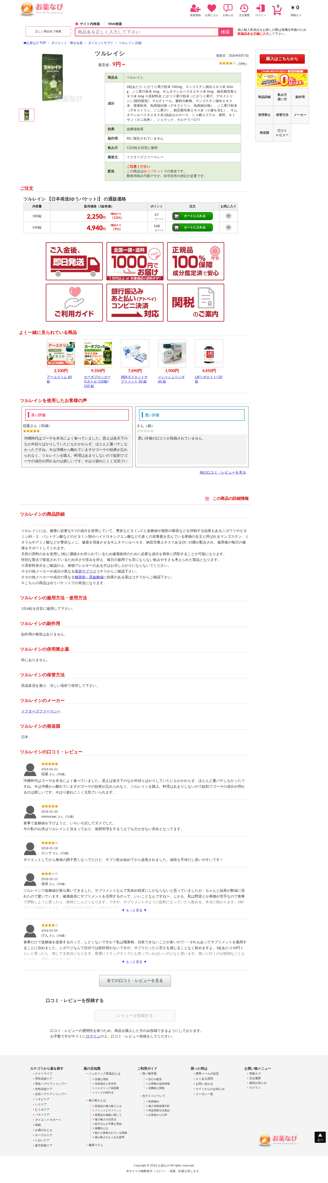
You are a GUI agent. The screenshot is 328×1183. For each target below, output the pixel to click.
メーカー (300, 115)
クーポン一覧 (204, 1094)
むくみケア (42, 1109)
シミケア (41, 1104)
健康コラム (96, 1145)
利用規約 (153, 1101)
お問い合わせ (204, 1084)
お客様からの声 (157, 1115)
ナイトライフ (43, 1073)
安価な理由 (101, 1079)
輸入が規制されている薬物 (111, 1132)
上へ (320, 1139)
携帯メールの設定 (207, 1073)
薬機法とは (101, 1128)
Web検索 (115, 24)
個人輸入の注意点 (105, 1119)
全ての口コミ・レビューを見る (135, 981)
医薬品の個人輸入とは (108, 1106)
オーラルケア (43, 1135)
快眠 (38, 1125)
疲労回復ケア (43, 1145)
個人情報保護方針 (159, 1106)
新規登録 (195, 15)
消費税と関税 (156, 1088)
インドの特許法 (104, 1092)
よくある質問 (204, 1078)
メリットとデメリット (108, 1110)
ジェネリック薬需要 (107, 1088)
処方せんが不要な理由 (108, 1124)
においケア (42, 1140)
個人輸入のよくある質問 (109, 1137)
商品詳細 (264, 97)
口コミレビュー (282, 133)
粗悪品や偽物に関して (108, 1115)
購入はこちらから (282, 59)
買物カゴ (289, 10)
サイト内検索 (90, 24)
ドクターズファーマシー (40, 711)
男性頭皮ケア (43, 1078)
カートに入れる (195, 216)
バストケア (42, 1114)
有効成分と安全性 (105, 1083)
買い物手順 (149, 1073)
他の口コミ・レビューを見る (223, 472)
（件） (242, 64)
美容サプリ (84, 571)
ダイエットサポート (48, 1119)
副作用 (300, 97)
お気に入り (211, 15)
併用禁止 (264, 115)
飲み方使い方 (282, 97)
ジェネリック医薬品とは (104, 1073)
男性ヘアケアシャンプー (51, 1084)
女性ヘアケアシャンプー (51, 1094)
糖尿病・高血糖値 (89, 577)
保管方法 (282, 115)
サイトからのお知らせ (210, 1089)
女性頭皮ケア (43, 1089)
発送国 (264, 132)
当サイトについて (153, 1096)
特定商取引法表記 (159, 1110)
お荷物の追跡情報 (159, 1083)
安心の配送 (155, 1079)
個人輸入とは (97, 1100)
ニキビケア (42, 1099)
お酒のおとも (43, 1130)
